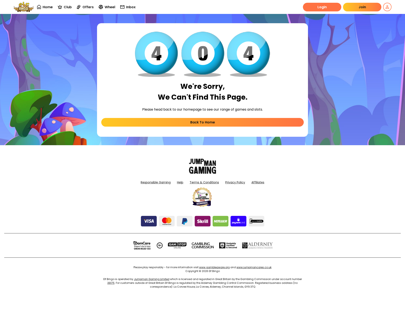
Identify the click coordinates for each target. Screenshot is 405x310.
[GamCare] (141, 245)
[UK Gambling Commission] (203, 245)
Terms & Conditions (204, 182)
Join (362, 7)
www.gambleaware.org (214, 267)
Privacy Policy (235, 182)
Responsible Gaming (156, 182)
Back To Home (202, 122)
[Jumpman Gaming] (202, 172)
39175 (111, 283)
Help (180, 182)
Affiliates (257, 182)
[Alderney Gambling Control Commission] (257, 245)
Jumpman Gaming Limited (151, 279)
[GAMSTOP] (177, 245)
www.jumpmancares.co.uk (253, 267)
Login (322, 7)
